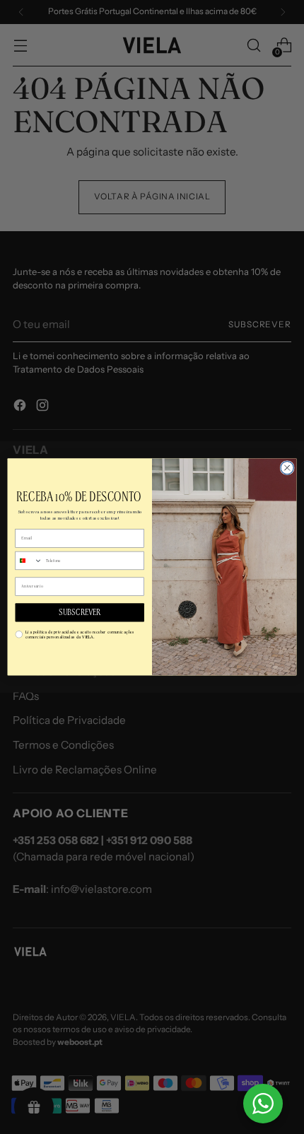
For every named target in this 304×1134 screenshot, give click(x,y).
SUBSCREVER (79, 612)
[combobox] (29, 561)
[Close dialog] (287, 468)
